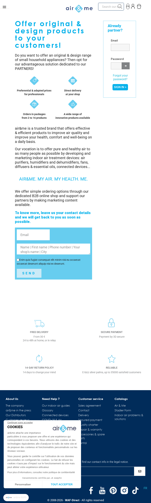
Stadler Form (123, 410)
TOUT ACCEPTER (62, 484)
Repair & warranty (90, 430)
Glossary (47, 410)
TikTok (135, 490)
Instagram (124, 490)
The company (15, 406)
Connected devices (55, 415)
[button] (16, 497)
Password (117, 59)
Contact (83, 410)
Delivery (83, 415)
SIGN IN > (120, 87)
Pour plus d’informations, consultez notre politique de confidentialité (41, 472)
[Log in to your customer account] (133, 5)
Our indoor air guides (56, 406)
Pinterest (113, 490)
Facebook (91, 490)
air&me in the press (18, 410)
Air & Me (120, 406)
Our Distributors (16, 415)
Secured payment (90, 420)
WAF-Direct (72, 500)
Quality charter (88, 425)
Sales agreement (89, 406)
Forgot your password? (120, 77)
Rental (82, 443)
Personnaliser (23, 484)
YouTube (102, 490)
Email (114, 40)
